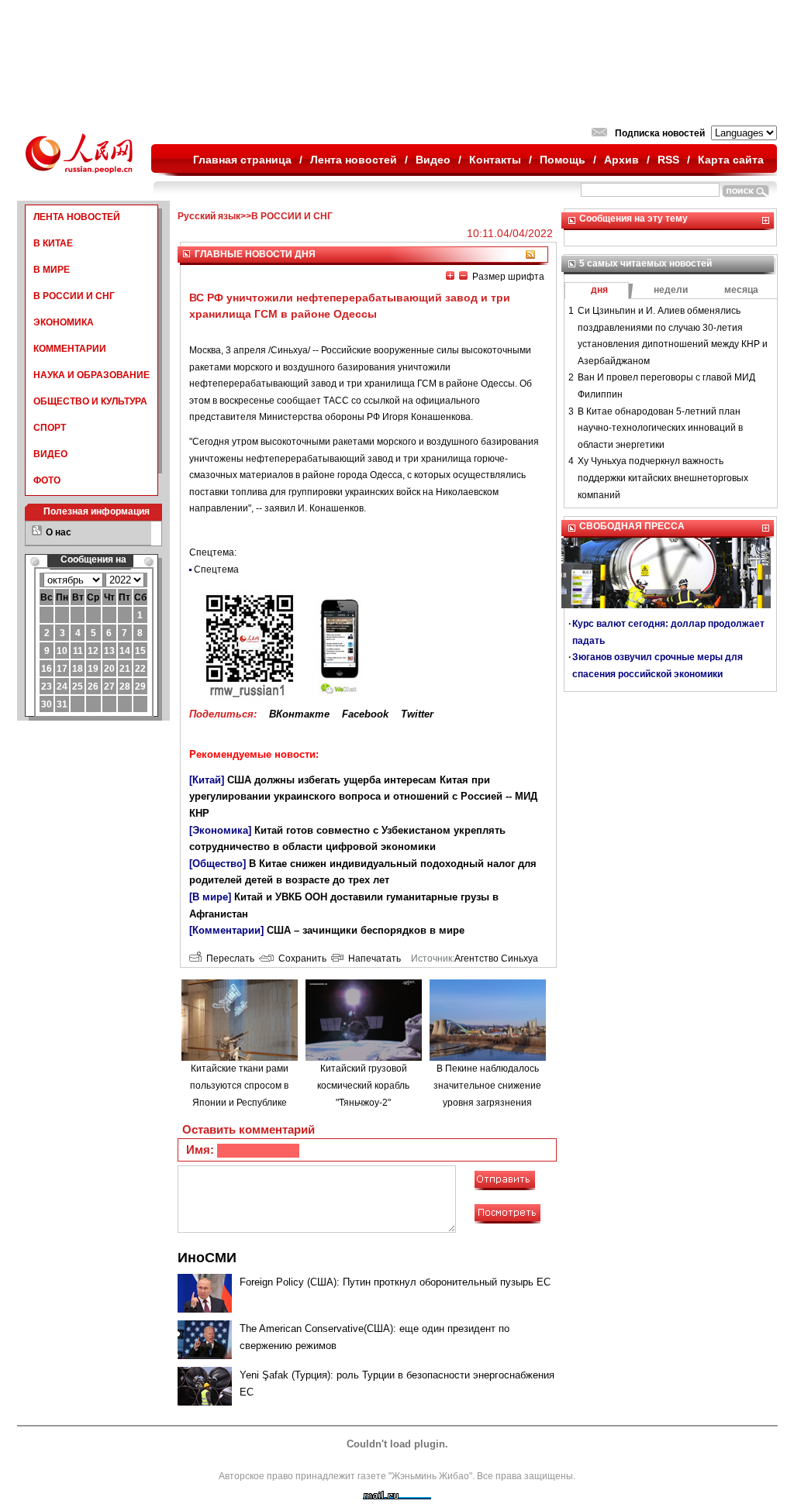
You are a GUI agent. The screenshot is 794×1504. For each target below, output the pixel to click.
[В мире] (210, 897)
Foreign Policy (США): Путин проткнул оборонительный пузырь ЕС (395, 1282)
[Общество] (217, 863)
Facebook (365, 714)
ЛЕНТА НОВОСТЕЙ (76, 217)
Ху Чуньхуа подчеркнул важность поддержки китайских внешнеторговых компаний (663, 478)
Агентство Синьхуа (496, 958)
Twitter (417, 714)
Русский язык (209, 216)
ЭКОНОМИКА (63, 322)
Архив (621, 159)
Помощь (562, 159)
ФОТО (46, 480)
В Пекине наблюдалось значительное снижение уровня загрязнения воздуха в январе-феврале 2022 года (487, 1102)
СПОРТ (49, 427)
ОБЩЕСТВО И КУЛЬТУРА (90, 401)
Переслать (228, 958)
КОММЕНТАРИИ (69, 348)
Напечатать (372, 958)
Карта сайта (731, 159)
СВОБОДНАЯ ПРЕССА (632, 526)
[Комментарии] (226, 930)
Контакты (495, 159)
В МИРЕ (51, 269)
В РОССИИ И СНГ (74, 296)
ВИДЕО (50, 454)
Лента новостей (353, 159)
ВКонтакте (299, 714)
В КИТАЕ (53, 243)
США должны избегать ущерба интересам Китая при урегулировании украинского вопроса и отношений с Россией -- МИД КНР (363, 796)
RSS (668, 159)
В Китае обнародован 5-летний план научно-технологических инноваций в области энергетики (660, 428)
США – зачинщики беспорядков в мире (365, 930)
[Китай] (206, 780)
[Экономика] (220, 830)
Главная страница (242, 159)
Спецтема (216, 569)
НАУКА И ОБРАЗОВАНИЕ (91, 375)
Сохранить (300, 958)
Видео (433, 159)
